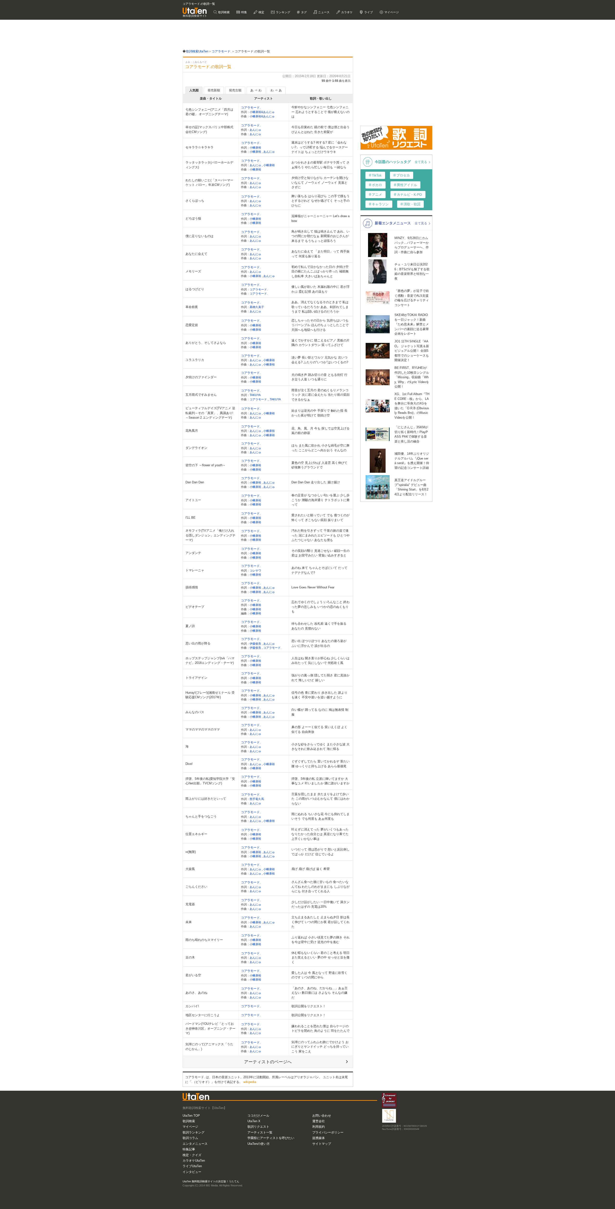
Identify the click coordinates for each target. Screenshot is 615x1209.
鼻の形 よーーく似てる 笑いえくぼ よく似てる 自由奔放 (319, 729)
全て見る (421, 162)
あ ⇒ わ (256, 90)
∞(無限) (190, 852)
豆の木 (190, 957)
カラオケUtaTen (194, 1160)
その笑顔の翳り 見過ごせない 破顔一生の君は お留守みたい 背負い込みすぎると (320, 553)
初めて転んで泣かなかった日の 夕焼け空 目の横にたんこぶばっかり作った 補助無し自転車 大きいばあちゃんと (320, 271)
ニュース (323, 12)
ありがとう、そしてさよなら (205, 343)
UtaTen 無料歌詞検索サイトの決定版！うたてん (211, 1181)
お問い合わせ (321, 1115)
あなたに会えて (196, 254)
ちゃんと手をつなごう (201, 816)
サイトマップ (321, 1144)
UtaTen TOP (191, 1115)
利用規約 (318, 1126)
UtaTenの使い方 (258, 1144)
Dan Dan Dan (194, 482)
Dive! (189, 764)
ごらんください (196, 886)
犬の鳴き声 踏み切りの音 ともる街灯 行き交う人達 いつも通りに (319, 377)
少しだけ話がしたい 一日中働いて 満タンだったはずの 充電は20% (320, 904)
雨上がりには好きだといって (205, 798)
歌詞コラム (190, 1138)
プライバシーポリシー (328, 1132)
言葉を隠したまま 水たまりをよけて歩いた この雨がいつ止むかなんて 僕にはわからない (320, 798)
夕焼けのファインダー (201, 377)
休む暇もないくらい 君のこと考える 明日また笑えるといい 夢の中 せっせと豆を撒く (320, 957)
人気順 (194, 90)
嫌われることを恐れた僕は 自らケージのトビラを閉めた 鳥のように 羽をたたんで (320, 1028)
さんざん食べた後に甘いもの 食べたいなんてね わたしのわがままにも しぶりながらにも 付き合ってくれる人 (320, 886)
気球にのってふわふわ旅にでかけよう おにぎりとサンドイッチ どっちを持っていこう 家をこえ (320, 1046)
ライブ (368, 12)
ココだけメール (258, 1115)
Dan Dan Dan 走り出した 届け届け (315, 482)
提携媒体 (318, 1138)
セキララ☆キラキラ (199, 147)
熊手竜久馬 (257, 798)
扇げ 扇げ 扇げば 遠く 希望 (310, 869)
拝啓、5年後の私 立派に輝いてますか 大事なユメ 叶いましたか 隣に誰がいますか (320, 781)
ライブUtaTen (192, 1166)
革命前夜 (191, 307)
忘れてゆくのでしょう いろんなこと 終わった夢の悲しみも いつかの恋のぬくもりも (320, 606)
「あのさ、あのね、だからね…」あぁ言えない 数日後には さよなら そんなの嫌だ (319, 992)
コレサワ (255, 570)
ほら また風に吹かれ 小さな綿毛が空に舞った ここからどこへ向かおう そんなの (320, 448)
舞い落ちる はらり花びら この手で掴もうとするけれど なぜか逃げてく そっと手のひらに (320, 200)
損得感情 (191, 587)
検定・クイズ (192, 1155)
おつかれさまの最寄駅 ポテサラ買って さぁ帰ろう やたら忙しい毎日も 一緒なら (320, 165)
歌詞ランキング (193, 1132)
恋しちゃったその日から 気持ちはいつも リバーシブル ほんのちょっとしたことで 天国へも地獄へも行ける (320, 325)
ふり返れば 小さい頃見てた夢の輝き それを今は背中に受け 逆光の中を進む (320, 940)
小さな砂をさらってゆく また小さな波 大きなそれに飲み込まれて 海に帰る (320, 747)
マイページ (190, 1126)
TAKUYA (255, 395)
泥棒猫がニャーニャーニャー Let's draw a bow (320, 218)
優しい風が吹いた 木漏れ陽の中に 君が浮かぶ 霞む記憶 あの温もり (320, 289)
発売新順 (214, 90)
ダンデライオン (196, 448)
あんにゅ (255, 129)
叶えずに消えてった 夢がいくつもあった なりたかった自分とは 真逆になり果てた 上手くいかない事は (320, 834)
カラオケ (346, 12)
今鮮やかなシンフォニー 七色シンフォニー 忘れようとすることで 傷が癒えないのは (320, 111)
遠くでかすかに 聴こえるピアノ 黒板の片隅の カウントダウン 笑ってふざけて (320, 343)
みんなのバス (194, 712)
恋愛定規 (191, 325)
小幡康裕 (255, 147)
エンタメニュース (195, 1144)
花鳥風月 (191, 430)
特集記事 (189, 1149)
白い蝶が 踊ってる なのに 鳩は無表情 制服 (319, 712)
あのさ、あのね (196, 993)
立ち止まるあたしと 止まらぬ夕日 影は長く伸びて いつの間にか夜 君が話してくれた (320, 921)
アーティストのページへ (268, 1061)
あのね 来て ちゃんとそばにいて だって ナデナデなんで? (319, 570)
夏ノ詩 (190, 626)
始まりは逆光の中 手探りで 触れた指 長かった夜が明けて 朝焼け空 (319, 413)
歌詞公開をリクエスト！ (308, 1006)
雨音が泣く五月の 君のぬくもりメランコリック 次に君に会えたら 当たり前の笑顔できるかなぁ (320, 394)
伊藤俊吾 (256, 643)
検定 (261, 12)
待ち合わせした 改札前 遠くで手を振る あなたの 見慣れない (318, 626)
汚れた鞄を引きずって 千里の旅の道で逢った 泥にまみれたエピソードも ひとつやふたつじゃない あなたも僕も (320, 535)
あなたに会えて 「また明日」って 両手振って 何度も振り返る (320, 254)
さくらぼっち (194, 200)
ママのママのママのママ (202, 729)
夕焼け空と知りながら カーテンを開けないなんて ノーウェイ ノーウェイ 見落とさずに (320, 182)
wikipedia (249, 1082)
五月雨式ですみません (201, 395)
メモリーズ (193, 271)
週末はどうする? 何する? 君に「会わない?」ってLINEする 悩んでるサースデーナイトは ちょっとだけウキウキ (319, 147)
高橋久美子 (257, 307)
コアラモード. (251, 107)
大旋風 (190, 869)
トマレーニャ (194, 570)
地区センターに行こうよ (202, 1015)
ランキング (282, 12)
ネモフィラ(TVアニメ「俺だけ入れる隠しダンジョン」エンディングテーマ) (210, 535)
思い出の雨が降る (197, 643)
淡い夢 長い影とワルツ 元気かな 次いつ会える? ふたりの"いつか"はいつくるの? (319, 360)
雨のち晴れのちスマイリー (204, 940)
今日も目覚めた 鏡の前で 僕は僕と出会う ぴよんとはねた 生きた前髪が (320, 129)
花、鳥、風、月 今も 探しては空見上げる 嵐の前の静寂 (320, 431)
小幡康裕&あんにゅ (262, 111)
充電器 (190, 904)
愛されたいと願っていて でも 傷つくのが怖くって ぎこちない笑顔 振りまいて (320, 517)
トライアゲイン (196, 678)
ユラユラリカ (194, 360)
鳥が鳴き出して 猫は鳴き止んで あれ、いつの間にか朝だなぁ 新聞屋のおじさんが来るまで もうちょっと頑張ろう (320, 236)
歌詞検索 (223, 12)
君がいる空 (193, 975)
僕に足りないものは (199, 236)
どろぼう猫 (193, 218)
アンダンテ (193, 553)
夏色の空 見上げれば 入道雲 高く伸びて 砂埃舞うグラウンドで (319, 465)
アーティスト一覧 (259, 1132)
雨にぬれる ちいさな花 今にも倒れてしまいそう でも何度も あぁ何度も (320, 816)
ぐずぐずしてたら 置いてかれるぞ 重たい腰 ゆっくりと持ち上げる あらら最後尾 (320, 764)
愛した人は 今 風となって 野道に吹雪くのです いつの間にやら (319, 975)
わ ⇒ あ (276, 90)
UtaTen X (253, 1121)
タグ (303, 12)
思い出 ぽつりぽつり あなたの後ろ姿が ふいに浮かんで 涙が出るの (318, 643)
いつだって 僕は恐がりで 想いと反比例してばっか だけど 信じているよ (320, 852)
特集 (243, 12)
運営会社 (318, 1121)
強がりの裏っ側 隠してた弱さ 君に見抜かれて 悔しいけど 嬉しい (320, 678)
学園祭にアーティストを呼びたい (270, 1138)
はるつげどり (194, 289)
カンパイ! (192, 1006)
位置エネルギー (196, 834)
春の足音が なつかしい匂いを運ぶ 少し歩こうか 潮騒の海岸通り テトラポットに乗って (320, 499)
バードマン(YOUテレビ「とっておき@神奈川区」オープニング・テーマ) (210, 1028)
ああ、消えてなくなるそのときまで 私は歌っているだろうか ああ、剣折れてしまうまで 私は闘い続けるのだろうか (320, 306)
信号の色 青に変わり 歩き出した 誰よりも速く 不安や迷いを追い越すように (319, 695)
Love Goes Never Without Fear (312, 587)
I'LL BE (190, 517)
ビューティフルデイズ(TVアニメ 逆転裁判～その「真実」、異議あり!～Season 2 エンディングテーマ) (210, 412)
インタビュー (192, 1172)
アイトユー (193, 500)
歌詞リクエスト (258, 1126)
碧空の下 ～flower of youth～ (205, 465)
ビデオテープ (194, 607)
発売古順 (235, 90)
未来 (188, 922)
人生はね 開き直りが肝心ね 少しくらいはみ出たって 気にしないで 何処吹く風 (320, 660)
